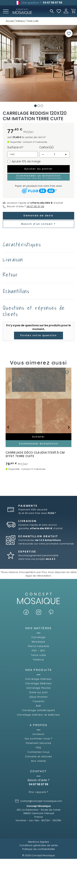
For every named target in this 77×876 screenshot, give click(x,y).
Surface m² (15, 147)
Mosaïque (38, 641)
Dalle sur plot (38, 692)
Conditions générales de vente (38, 845)
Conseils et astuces (38, 756)
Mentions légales (38, 841)
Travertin (38, 701)
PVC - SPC (38, 650)
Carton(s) (46, 147)
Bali (38, 705)
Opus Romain (38, 696)
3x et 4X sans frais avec (37, 513)
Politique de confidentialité (38, 849)
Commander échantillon (38, 443)
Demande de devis (38, 215)
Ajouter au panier (38, 168)
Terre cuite (38, 655)
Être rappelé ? (38, 792)
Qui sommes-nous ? (38, 738)
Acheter (38, 436)
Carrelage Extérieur (38, 683)
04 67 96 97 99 (52, 2)
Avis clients (38, 761)
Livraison (38, 734)
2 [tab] (38, 106)
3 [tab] (42, 106)
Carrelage (38, 637)
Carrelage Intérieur (38, 679)
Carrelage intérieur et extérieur (38, 714)
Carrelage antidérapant (38, 710)
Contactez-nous (38, 752)
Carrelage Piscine (38, 687)
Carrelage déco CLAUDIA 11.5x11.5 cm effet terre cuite (35, 454)
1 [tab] (35, 106)
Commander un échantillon (38, 176)
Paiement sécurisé (38, 743)
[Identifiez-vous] (66, 11)
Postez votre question (38, 335)
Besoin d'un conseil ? (38, 223)
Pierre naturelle (38, 646)
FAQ (38, 747)
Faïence (38, 659)
